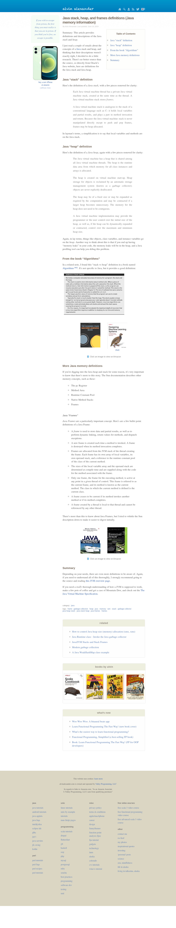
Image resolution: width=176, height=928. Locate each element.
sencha (64, 872)
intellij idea (37, 824)
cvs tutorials (94, 864)
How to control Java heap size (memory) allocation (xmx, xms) (103, 631)
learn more (98, 778)
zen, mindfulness (125, 862)
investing (121, 850)
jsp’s (34, 836)
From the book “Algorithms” (124, 50)
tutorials (64, 815)
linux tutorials (67, 807)
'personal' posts (124, 854)
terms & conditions (97, 811)
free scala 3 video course (128, 807)
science (121, 858)
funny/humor (95, 828)
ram (108, 609)
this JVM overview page (98, 580)
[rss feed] (132, 10)
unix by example (68, 811)
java (72, 605)
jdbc (34, 832)
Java (78, 49)
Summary (114, 60)
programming (66, 880)
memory (103, 609)
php (62, 856)
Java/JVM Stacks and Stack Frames (90, 642)
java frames (95, 611)
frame (70, 609)
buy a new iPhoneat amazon (45, 85)
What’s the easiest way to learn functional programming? (100, 731)
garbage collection (81, 609)
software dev (66, 885)
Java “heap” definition (121, 45)
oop (62, 852)
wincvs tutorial (95, 868)
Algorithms (70, 268)
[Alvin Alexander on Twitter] (137, 10)
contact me (122, 833)
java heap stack (69, 611)
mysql (63, 860)
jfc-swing (36, 844)
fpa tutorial (94, 839)
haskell (64, 847)
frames (104, 611)
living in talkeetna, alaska (129, 871)
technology (94, 848)
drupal (63, 835)
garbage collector (124, 609)
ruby (63, 868)
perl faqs (36, 864)
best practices (66, 876)
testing (63, 889)
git (62, 843)
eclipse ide (36, 828)
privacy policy (95, 807)
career (91, 820)
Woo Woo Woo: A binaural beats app (90, 721)
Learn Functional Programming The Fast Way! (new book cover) (104, 726)
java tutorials (37, 807)
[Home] (119, 10)
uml (62, 893)
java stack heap (83, 611)
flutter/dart (65, 839)
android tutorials (39, 811)
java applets (37, 815)
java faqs (36, 820)
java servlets (37, 840)
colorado (93, 860)
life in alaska (123, 866)
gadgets (92, 844)
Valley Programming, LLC (105, 784)
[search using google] (124, 10)
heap (91, 609)
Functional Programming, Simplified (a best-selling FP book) (102, 737)
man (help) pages (68, 820)
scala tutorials (66, 831)
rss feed (121, 837)
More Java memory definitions (125, 55)
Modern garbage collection (85, 647)
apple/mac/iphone (97, 815)
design (92, 824)
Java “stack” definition (121, 40)
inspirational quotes (126, 846)
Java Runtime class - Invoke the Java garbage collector (99, 636)
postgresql (65, 864)
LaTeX (91, 852)
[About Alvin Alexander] (128, 10)
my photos (122, 842)
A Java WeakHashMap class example (90, 652)
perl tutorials (37, 860)
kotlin (34, 849)
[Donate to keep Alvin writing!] (142, 10)
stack (114, 609)
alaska (92, 856)
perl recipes (37, 868)
